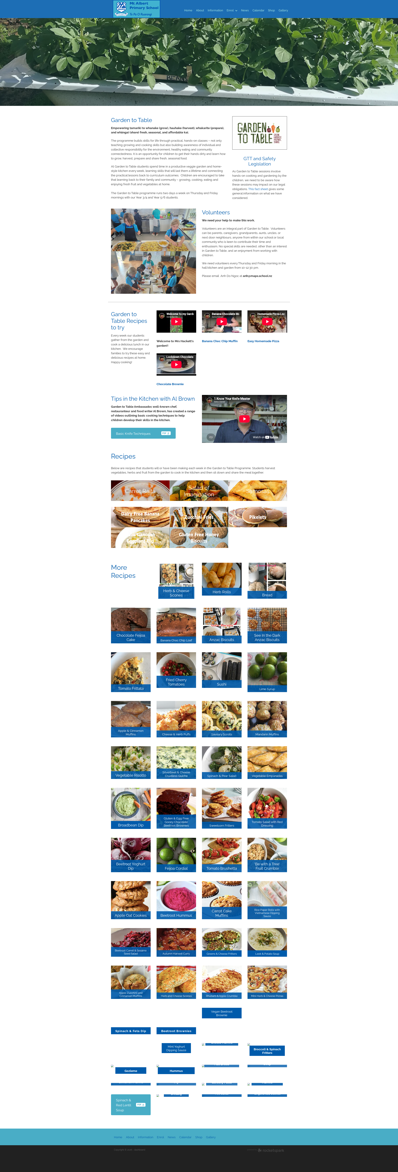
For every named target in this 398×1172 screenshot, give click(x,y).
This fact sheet (258, 189)
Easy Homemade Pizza (263, 341)
